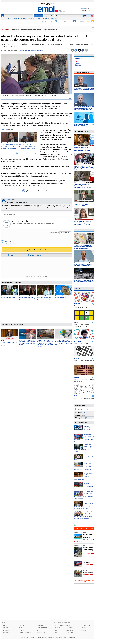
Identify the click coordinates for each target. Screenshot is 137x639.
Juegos (77, 289)
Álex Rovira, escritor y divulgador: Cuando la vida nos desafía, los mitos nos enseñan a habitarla (84, 108)
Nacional (9, 16)
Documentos (23, 18)
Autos (43, 0)
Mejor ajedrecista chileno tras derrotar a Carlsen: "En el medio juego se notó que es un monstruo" (84, 167)
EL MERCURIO (58, 629)
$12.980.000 (88, 574)
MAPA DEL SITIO (41, 632)
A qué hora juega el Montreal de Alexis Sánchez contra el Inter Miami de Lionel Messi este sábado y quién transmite (84, 495)
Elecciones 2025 (53, 18)
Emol (3, 0)
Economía (19, 16)
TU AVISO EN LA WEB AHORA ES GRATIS (84, 581)
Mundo (38, 16)
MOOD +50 (22, 328)
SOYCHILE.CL (70, 632)
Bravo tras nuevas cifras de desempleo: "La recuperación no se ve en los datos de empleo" (83, 149)
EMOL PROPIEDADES (42, 627)
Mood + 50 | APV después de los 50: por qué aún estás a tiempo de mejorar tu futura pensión (27, 342)
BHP (38, 328)
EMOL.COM (57, 627)
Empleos (59, 0)
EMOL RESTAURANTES (25, 632)
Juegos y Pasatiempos (42, 18)
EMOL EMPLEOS (41, 629)
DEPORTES (5, 629)
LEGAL (56, 632)
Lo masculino (79, 58)
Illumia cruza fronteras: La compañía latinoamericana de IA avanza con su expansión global (63, 342)
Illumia (57, 328)
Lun (92, 0)
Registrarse (89, 10)
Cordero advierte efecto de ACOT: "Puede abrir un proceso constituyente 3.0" (84, 204)
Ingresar (83, 10)
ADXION (83, 627)
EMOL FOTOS (22, 630)
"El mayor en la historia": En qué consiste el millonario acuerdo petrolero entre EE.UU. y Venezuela (84, 448)
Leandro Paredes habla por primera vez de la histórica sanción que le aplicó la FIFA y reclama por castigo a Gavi (84, 438)
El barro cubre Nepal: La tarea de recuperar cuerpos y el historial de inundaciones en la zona (84, 282)
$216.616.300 (79, 542)
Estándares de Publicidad (69, 637)
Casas (78, 0)
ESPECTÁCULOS (6, 630)
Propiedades (51, 0)
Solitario (77, 377)
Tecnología (9, 18)
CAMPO (68, 625)
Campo (29, 0)
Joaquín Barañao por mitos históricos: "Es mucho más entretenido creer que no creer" (83, 186)
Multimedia (31, 18)
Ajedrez (76, 358)
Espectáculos (49, 16)
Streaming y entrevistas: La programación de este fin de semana (34, 29)
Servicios (77, 16)
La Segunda (85, 0)
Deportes (28, 16)
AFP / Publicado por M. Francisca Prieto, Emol (30, 50)
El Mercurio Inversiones (9, 328)
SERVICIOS (22, 627)
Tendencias (59, 16)
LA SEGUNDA (69, 630)
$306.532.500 (88, 553)
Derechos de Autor (24, 637)
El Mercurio (10, 0)
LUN (67, 629)
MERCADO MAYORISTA (84, 631)
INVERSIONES (70, 627)
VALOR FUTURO (85, 629)
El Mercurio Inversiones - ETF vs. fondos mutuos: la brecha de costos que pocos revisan (9, 343)
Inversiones (36, 0)
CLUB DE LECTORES (59, 625)
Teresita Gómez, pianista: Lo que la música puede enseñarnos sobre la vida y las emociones (84, 90)
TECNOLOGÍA (5, 632)
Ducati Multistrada (88, 572)
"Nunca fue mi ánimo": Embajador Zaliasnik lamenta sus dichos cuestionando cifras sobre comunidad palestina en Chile (84, 505)
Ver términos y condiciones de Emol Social (36, 276)
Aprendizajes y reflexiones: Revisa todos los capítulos (84, 125)
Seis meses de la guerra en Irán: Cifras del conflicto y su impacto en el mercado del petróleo (84, 247)
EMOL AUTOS (40, 625)
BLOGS (56, 630)
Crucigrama (77, 341)
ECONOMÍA (5, 627)
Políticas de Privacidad (35, 637)
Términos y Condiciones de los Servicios (52, 637)
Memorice (77, 322)
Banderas (77, 303)
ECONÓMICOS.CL (85, 625)
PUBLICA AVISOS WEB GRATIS (84, 528)
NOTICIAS (4, 625)
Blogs (18, 0)
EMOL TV (21, 629)
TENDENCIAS (22, 625)
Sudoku (76, 396)
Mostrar (48, 4)
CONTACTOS (40, 630)
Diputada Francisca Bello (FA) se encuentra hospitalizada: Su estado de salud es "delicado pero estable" (83, 476)
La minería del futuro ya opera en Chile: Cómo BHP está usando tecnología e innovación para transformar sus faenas (45, 343)
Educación (16, 18)
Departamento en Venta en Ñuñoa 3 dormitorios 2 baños (88, 549)
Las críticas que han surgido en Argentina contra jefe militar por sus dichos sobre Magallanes (83, 264)
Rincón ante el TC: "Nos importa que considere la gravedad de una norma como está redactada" (83, 223)
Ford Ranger (86, 562)
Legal (23, 0)
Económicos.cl (68, 0)
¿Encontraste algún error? (38, 191)
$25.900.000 (88, 564)
